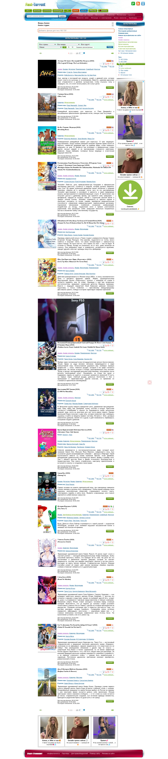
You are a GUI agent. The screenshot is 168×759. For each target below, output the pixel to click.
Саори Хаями (78, 235)
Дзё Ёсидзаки (70, 232)
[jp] (112, 163)
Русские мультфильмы (126, 46)
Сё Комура (90, 639)
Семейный (89, 69)
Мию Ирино (68, 235)
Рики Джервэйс (72, 105)
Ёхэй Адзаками (80, 181)
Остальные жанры (127, 53)
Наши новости (120, 18)
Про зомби (132, 70)
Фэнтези (97, 69)
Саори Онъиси (69, 181)
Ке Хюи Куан (91, 75)
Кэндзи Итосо (70, 588)
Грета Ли (83, 521)
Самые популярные (125, 29)
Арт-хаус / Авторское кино (127, 51)
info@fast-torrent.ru (53, 753)
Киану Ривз (68, 521)
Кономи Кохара (88, 235)
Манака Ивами (77, 403)
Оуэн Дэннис (70, 484)
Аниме (120, 38)
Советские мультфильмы (127, 49)
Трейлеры (133, 18)
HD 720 (132, 64)
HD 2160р (132, 59)
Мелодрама (84, 229)
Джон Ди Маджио (70, 447)
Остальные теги (126, 75)
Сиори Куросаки (79, 274)
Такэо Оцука (68, 359)
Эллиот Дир (82, 105)
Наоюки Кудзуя (71, 179)
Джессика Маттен (80, 75)
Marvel (132, 73)
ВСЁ (28, 11)
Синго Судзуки (71, 356)
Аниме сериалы (123, 40)
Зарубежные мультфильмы (127, 42)
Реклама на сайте (108, 753)
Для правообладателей (79, 753)
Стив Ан (69, 72)
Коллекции (100, 15)
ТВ (68, 11)
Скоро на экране (85, 15)
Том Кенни (80, 447)
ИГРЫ (94, 11)
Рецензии (111, 15)
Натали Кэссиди (88, 108)
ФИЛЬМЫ (37, 11)
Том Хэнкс (76, 521)
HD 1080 (132, 62)
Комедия (61, 102)
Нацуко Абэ (88, 359)
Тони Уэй (78, 108)
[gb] (112, 94)
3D (132, 66)
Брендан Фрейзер (70, 139)
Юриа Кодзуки (79, 683)
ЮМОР (75, 11)
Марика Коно (91, 181)
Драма (77, 176)
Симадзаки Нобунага (90, 403)
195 (77, 53)
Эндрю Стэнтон (84, 518)
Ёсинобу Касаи (71, 401)
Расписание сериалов (126, 15)
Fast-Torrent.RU (38, 4)
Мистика (79, 677)
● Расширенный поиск (59, 19)
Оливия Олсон (90, 447)
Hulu (70, 435)
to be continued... (132, 68)
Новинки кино (123, 33)
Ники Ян (82, 444)
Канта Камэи (70, 271)
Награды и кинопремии (101, 18)
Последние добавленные (127, 31)
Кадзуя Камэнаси (79, 591)
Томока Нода (68, 274)
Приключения (80, 69)
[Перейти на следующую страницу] (112, 53)
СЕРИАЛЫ (47, 11)
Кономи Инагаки (70, 639)
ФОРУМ (84, 11)
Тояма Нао (68, 403)
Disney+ (65, 435)
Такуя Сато (68, 591)
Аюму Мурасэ (69, 683)
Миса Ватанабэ (90, 591)
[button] (110, 47)
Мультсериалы (123, 44)
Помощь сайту (95, 753)
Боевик (65, 69)
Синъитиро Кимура (86, 680)
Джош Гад (90, 139)
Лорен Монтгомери (80, 72)
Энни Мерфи (82, 139)
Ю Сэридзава (81, 639)
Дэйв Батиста (69, 75)
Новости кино (83, 18)
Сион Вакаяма (78, 359)
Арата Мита (70, 636)
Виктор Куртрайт (72, 444)
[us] (112, 61)
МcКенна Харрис (73, 518)
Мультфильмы (130, 24)
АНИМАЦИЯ (57, 11)
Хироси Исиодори (72, 551)
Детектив (72, 69)
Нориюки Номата (73, 680)
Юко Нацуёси (90, 274)
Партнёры (65, 753)
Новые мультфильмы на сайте (129, 35)
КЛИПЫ (104, 11)
